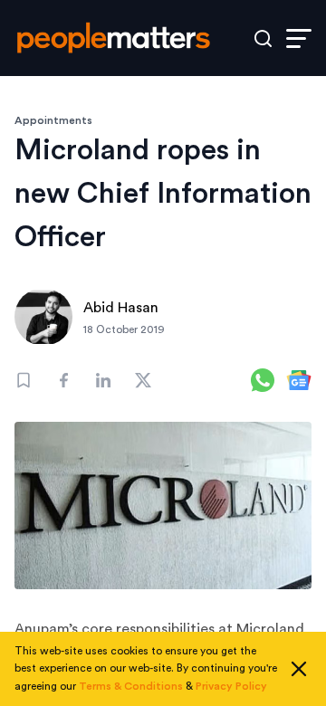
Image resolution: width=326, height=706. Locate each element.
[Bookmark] (23, 380)
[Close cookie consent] (299, 669)
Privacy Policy (231, 686)
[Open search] (263, 38)
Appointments (53, 120)
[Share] (63, 380)
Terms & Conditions (131, 686)
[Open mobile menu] (299, 38)
